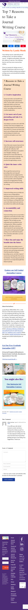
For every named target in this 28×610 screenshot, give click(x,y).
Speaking (13, 584)
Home (12, 537)
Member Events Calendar (13, 574)
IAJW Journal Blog (11, 7)
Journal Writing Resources (13, 555)
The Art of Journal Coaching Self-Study (13, 548)
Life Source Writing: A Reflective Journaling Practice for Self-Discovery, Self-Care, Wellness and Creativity (13, 330)
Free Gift (13, 564)
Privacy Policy (13, 598)
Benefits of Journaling (22, 7)
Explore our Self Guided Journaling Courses (14, 271)
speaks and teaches (15, 334)
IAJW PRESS (12, 587)
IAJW (3, 7)
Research (13, 591)
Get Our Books (13, 561)
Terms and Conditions (14, 594)
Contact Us (14, 602)
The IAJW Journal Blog (13, 568)
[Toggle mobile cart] (22, 3)
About (12, 581)
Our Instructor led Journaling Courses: (14, 385)
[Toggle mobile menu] (25, 3)
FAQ (12, 579)
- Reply (8, 423)
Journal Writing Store (13, 541)
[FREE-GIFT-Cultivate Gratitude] (14, 363)
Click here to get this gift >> (9, 359)
